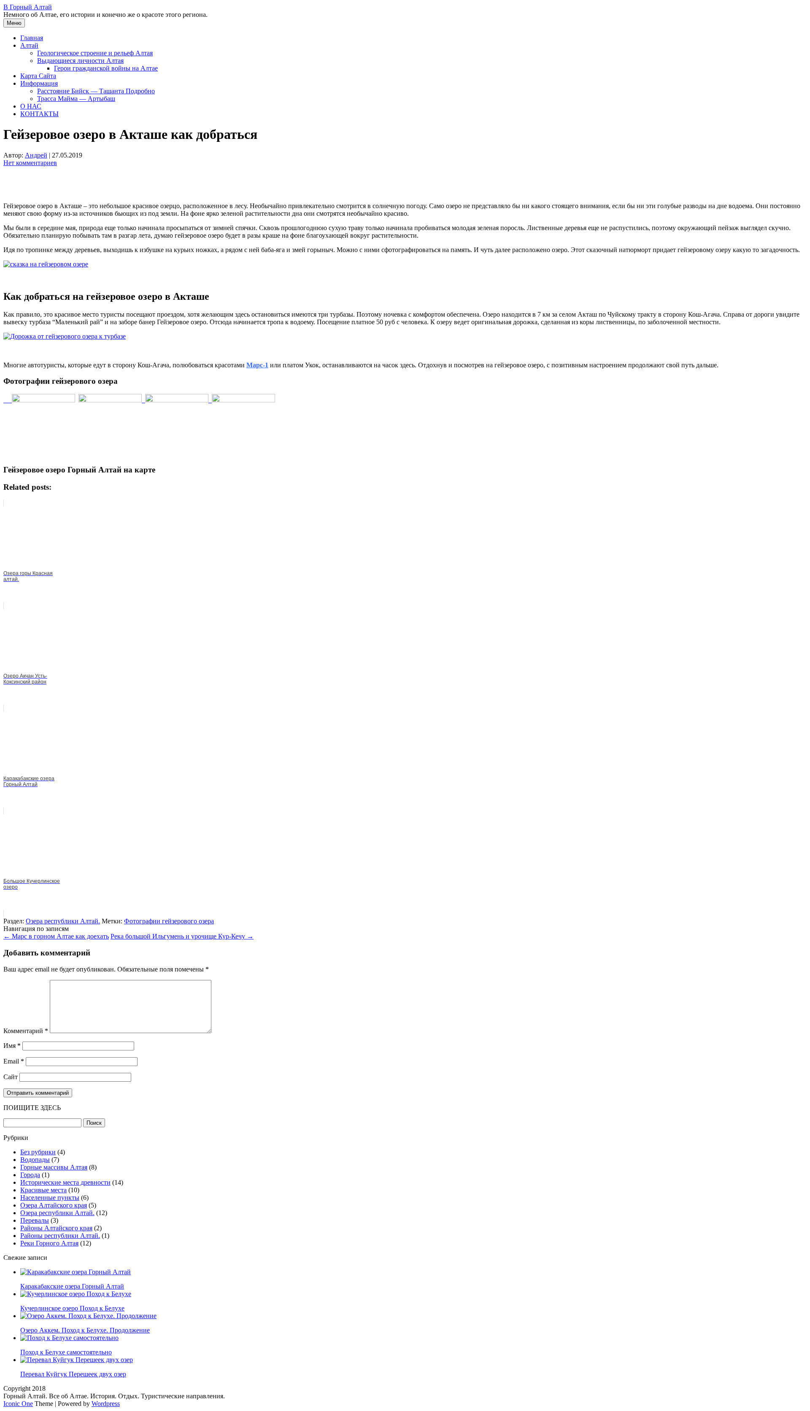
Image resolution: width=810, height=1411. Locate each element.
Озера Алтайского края (53, 1205)
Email (13, 1061)
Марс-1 (257, 365)
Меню (14, 23)
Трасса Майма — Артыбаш (76, 98)
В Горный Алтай (27, 7)
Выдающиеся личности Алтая (80, 60)
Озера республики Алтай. (63, 921)
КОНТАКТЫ (39, 113)
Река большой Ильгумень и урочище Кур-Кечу (182, 936)
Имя (12, 1045)
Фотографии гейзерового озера (169, 921)
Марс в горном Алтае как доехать (56, 936)
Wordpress (106, 1403)
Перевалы (34, 1220)
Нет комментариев (30, 162)
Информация (39, 83)
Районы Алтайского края (56, 1228)
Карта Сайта (38, 75)
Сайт (10, 1076)
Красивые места (43, 1190)
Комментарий (25, 1030)
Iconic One (18, 1403)
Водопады (35, 1159)
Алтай (29, 45)
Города (30, 1174)
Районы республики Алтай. (60, 1235)
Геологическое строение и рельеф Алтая (95, 53)
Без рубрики (38, 1152)
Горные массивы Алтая (53, 1167)
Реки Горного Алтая (49, 1243)
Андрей (36, 155)
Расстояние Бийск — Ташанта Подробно (96, 91)
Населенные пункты (49, 1197)
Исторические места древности (65, 1182)
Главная (31, 37)
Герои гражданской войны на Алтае (106, 68)
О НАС (30, 106)
